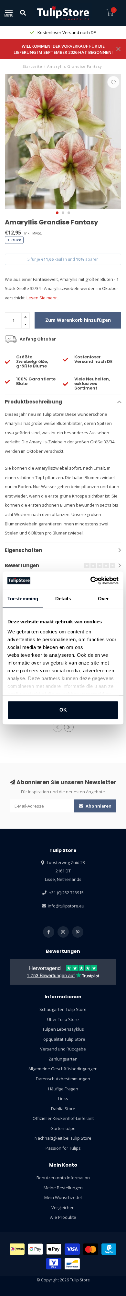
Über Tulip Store (63, 1019)
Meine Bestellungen (63, 1188)
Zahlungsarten (63, 1059)
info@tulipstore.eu (66, 906)
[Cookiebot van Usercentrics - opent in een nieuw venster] (91, 580)
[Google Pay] (35, 1249)
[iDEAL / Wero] (17, 1249)
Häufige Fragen (63, 1089)
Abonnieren (98, 806)
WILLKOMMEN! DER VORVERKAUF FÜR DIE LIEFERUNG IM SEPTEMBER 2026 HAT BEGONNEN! (63, 49)
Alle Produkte (63, 1217)
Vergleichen (63, 1207)
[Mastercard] (90, 1249)
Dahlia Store (63, 1108)
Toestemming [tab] (22, 598)
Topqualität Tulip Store (63, 1039)
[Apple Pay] (54, 1249)
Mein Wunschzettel (63, 1197)
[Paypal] (109, 1249)
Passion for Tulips (63, 1148)
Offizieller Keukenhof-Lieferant (63, 1118)
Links (63, 1098)
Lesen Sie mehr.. (42, 298)
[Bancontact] (72, 1263)
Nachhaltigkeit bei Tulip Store (63, 1138)
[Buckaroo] (53, 1263)
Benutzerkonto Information (63, 1178)
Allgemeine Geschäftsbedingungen (63, 1069)
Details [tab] (63, 598)
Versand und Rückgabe (63, 1049)
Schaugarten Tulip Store (63, 1009)
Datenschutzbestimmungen (63, 1079)
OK (63, 710)
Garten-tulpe (63, 1128)
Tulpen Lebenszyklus (63, 1029)
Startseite (32, 66)
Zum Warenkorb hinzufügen (78, 320)
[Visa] (72, 1249)
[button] (57, 212)
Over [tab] (103, 598)
